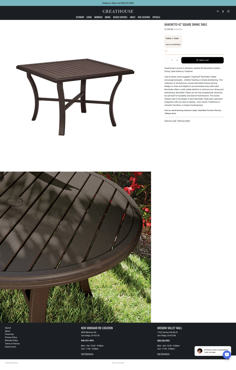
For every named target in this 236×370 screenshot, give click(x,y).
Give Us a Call (170, 121)
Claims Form (10, 347)
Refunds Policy (11, 340)
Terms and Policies (118, 363)
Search (8, 328)
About (7, 331)
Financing (9, 334)
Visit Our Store (183, 121)
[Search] (218, 11)
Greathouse (14, 363)
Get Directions (87, 354)
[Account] (223, 11)
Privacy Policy (11, 337)
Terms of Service (12, 343)
